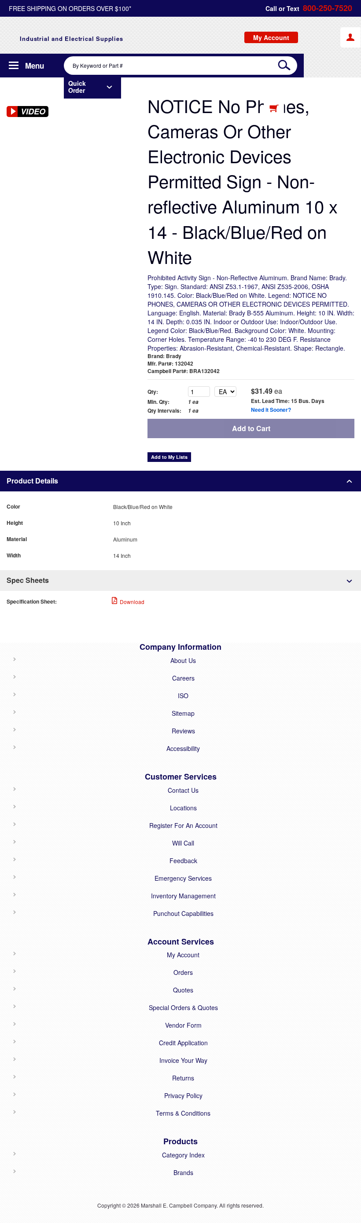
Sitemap (183, 713)
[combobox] (180, 65)
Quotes (183, 989)
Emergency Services (183, 878)
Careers (183, 678)
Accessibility (183, 748)
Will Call (183, 843)
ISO (183, 695)
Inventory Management (183, 895)
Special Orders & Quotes (183, 1007)
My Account (183, 954)
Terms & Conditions (183, 1113)
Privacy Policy (183, 1095)
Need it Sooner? (271, 410)
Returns (183, 1077)
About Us (183, 660)
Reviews (183, 730)
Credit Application (183, 1042)
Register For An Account (183, 825)
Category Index (183, 1154)
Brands (183, 1172)
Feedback (183, 860)
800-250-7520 (327, 8)
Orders (183, 972)
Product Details (32, 481)
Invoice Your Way (183, 1060)
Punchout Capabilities (183, 913)
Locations (183, 807)
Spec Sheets (28, 580)
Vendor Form (183, 1025)
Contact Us (183, 790)
